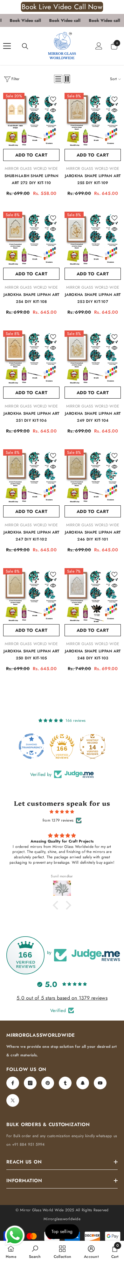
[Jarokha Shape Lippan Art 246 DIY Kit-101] (93, 477)
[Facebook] (12, 1083)
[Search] (25, 46)
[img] (62, 811)
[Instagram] (30, 1083)
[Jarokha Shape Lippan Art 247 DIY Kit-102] (31, 477)
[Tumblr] (65, 1083)
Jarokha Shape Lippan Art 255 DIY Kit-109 (93, 179)
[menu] (7, 46)
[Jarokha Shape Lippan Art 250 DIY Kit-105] (31, 596)
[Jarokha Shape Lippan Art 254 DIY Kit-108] (31, 240)
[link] (34, 1251)
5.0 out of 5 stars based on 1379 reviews (62, 998)
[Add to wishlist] (53, 99)
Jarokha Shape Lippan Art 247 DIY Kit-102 (31, 535)
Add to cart (31, 155)
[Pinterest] (47, 1083)
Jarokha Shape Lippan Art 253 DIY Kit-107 (93, 298)
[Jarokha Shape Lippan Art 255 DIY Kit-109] (93, 121)
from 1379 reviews (58, 820)
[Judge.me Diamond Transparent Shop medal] (31, 746)
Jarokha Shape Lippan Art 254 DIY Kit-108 (31, 298)
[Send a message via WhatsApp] (14, 1235)
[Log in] (98, 45)
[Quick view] (53, 110)
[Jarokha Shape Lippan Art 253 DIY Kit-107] (93, 240)
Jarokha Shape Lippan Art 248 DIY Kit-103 (93, 654)
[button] (58, 79)
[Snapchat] (82, 1083)
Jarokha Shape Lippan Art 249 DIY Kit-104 (93, 417)
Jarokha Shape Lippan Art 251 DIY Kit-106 (31, 417)
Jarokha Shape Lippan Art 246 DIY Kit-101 (93, 535)
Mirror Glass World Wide (31, 168)
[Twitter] (12, 1100)
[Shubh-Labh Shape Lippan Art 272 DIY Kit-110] (31, 121)
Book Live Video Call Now (62, 7)
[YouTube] (100, 1083)
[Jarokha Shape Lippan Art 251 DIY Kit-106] (31, 358)
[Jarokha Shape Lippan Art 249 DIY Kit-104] (93, 358)
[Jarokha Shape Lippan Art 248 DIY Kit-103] (93, 596)
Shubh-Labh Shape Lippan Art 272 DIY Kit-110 (31, 179)
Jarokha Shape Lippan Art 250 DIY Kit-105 (31, 654)
